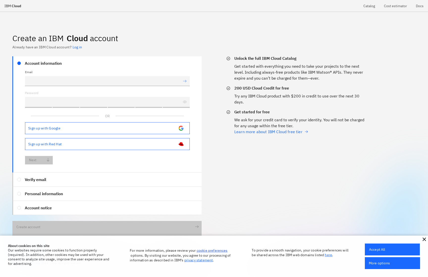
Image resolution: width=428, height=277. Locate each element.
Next (33, 160)
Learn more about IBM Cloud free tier (268, 131)
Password (32, 93)
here (328, 255)
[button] (424, 239)
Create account (28, 227)
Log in (77, 47)
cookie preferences (212, 250)
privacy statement (198, 260)
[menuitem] (369, 6)
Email (29, 72)
